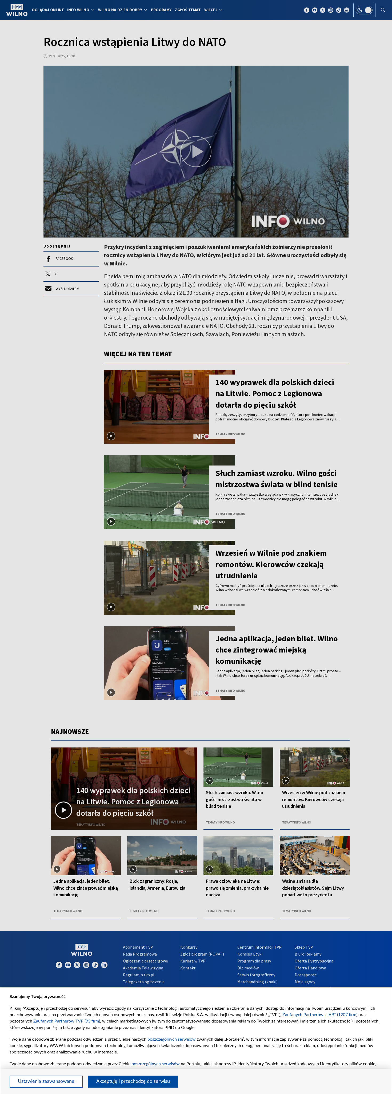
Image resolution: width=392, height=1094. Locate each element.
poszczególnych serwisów (171, 1039)
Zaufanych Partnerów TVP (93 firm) (66, 1021)
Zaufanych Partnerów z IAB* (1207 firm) (319, 1015)
